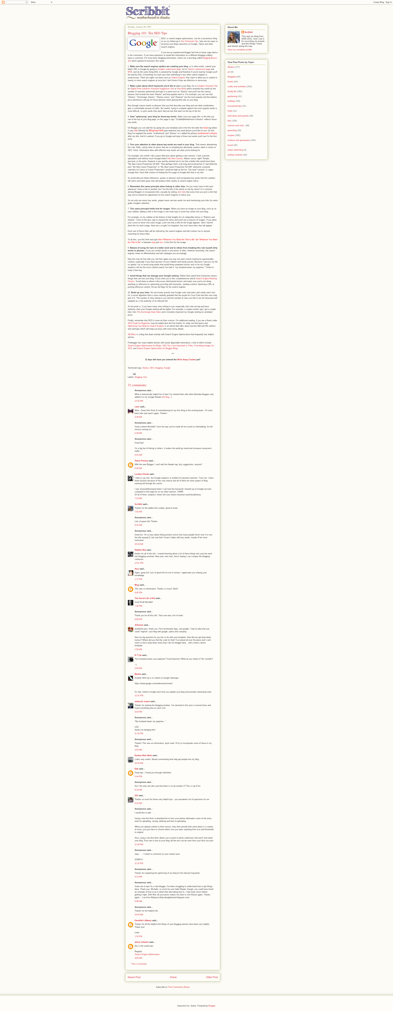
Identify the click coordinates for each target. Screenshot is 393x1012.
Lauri (137, 407)
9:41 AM (138, 525)
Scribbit (138, 504)
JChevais (139, 625)
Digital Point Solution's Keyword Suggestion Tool (152, 88)
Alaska (231, 67)
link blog (165, 397)
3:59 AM (138, 668)
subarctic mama (142, 701)
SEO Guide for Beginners (139, 323)
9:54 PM (138, 712)
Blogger (211, 1006)
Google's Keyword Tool (207, 86)
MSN (130, 72)
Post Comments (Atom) (178, 987)
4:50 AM (138, 958)
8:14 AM (138, 790)
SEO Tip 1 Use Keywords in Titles (177, 345)
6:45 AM (138, 468)
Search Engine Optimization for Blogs (144, 345)
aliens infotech (142, 942)
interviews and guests (238, 116)
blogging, (159, 368)
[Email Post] (134, 374)
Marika (138, 674)
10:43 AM (139, 763)
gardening (232, 96)
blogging (138, 377)
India (230, 111)
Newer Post (134, 977)
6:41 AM (138, 455)
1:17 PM (138, 579)
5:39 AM (138, 433)
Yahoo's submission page (199, 69)
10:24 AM (139, 544)
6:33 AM (138, 803)
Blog (137, 585)
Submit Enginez (178, 77)
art (229, 72)
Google (167, 368)
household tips (235, 106)
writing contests (235, 154)
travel (230, 145)
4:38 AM (138, 417)
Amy (137, 569)
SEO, (152, 368)
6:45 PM (138, 592)
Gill (136, 795)
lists (145, 377)
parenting (232, 130)
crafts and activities (237, 86)
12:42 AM (139, 401)
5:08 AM (138, 901)
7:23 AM (138, 498)
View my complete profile (240, 49)
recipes (231, 135)
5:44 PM (138, 776)
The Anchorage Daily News (149, 312)
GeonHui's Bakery (143, 920)
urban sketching (235, 150)
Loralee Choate (142, 474)
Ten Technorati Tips (189, 41)
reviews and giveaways (239, 140)
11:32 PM (139, 863)
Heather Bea (140, 550)
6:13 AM (138, 877)
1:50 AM (138, 649)
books (230, 81)
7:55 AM (138, 512)
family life (232, 91)
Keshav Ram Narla (143, 755)
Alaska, (145, 368)
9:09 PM (138, 619)
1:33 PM (138, 936)
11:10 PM (139, 733)
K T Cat (138, 655)
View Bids (181, 88)
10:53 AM (139, 914)
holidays (231, 101)
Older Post (212, 977)
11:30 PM (139, 844)
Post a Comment (139, 964)
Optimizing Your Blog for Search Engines (146, 326)
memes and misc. (236, 125)
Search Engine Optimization (147, 954)
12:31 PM (139, 695)
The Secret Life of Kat (145, 598)
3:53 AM (138, 750)
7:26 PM (138, 606)
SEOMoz (132, 334)
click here (181, 192)
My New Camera (175, 158)
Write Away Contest (186, 359)
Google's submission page (169, 69)
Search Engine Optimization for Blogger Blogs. (158, 348)
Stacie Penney (141, 461)
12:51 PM (139, 563)
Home (173, 977)
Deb (136, 769)
